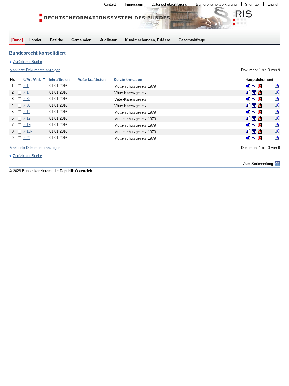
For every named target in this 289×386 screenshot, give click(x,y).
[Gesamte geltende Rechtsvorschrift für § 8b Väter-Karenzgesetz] (277, 99)
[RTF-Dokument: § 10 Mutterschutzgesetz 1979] (254, 112)
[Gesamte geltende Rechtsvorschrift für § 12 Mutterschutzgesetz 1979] (277, 118)
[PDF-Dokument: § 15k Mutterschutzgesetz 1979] (259, 131)
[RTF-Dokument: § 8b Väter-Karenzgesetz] (254, 99)
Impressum (132, 4)
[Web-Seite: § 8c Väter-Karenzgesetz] (248, 105)
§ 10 (26, 112)
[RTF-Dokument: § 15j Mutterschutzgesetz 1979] (254, 125)
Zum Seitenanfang (258, 164)
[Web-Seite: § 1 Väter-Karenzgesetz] (248, 92)
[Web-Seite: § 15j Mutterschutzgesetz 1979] (248, 125)
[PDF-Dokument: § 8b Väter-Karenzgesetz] (259, 99)
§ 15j (27, 125)
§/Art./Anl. (32, 79)
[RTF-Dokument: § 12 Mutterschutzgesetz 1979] (254, 118)
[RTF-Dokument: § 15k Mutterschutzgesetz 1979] (254, 131)
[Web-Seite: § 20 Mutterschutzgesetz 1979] (248, 138)
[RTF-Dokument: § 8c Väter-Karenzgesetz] (254, 105)
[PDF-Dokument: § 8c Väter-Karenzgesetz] (259, 105)
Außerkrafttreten (92, 79)
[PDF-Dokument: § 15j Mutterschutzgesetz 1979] (259, 125)
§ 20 (26, 138)
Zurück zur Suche (25, 62)
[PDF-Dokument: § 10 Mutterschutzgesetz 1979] (259, 112)
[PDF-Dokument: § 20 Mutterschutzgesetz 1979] (259, 138)
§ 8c (26, 105)
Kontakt (108, 4)
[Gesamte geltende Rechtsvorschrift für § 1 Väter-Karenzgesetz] (277, 92)
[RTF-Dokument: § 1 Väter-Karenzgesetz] (254, 92)
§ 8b (26, 99)
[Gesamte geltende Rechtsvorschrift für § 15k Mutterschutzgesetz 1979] (277, 131)
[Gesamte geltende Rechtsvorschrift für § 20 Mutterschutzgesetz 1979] (277, 138)
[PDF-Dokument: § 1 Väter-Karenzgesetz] (259, 92)
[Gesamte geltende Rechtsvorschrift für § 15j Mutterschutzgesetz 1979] (277, 125)
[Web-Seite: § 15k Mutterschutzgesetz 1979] (248, 131)
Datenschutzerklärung (167, 4)
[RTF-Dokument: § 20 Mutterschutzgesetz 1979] (254, 138)
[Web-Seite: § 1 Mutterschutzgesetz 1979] (248, 86)
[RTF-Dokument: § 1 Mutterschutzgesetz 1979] (254, 86)
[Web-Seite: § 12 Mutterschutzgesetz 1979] (248, 118)
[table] (144, 109)
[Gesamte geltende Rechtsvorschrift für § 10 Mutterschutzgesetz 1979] (277, 112)
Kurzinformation (128, 79)
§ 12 (26, 118)
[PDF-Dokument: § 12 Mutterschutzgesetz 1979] (259, 118)
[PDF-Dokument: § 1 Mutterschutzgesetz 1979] (259, 86)
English (273, 4)
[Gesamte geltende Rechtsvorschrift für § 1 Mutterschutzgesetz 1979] (277, 86)
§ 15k (27, 131)
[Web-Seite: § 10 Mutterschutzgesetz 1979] (248, 112)
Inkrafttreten (59, 79)
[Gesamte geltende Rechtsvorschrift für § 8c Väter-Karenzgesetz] (277, 105)
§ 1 (26, 86)
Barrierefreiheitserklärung (214, 4)
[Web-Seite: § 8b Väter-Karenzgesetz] (248, 99)
